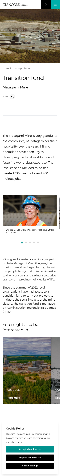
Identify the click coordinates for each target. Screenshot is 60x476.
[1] (26, 242)
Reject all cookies (28, 457)
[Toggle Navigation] (55, 4)
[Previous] (44, 410)
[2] (30, 242)
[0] (22, 242)
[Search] (46, 4)
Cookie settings (30, 465)
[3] (34, 242)
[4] (38, 242)
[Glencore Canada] (16, 4)
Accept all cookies (28, 449)
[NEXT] (54, 410)
